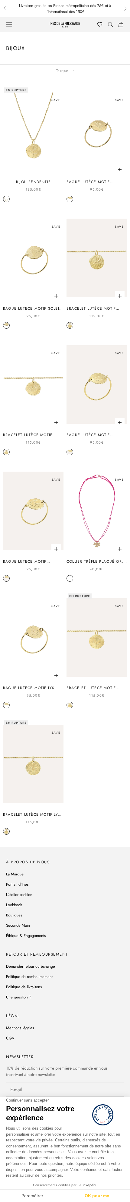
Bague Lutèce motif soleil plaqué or (32, 308)
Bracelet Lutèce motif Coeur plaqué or (91, 688)
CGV (10, 1038)
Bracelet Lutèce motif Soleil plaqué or (91, 308)
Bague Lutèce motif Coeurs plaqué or (88, 182)
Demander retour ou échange (30, 966)
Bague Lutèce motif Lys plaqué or (28, 688)
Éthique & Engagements (26, 935)
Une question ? (18, 997)
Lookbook (14, 905)
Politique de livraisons (24, 987)
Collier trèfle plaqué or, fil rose (95, 561)
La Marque (15, 874)
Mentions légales (20, 1028)
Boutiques (14, 915)
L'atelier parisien (19, 894)
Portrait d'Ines (17, 884)
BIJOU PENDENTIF (33, 182)
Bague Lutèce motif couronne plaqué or (90, 435)
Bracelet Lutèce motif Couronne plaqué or (27, 435)
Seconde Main (18, 925)
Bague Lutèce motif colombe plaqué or (25, 561)
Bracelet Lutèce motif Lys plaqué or (31, 814)
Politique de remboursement (29, 976)
